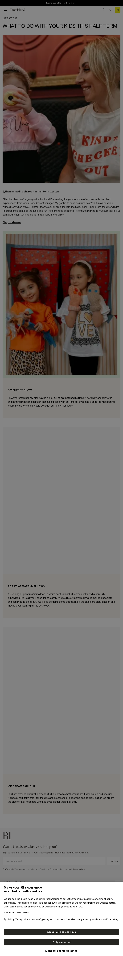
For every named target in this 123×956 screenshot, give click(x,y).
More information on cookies (16, 912)
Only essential (61, 942)
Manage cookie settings (61, 950)
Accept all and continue (61, 932)
